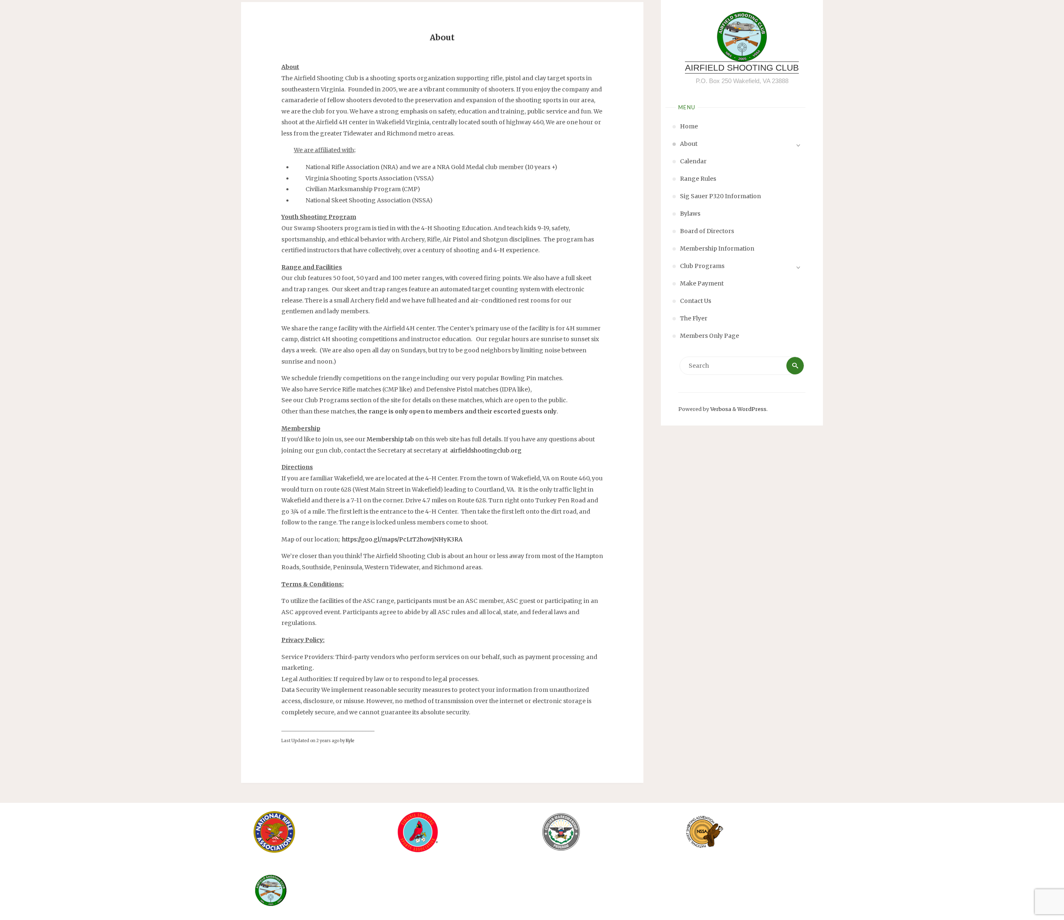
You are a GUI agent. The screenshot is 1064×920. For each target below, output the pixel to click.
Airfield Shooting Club (742, 67)
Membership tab (390, 439)
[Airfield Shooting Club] (742, 36)
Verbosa (720, 409)
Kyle (350, 740)
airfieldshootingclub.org (486, 450)
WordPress (751, 409)
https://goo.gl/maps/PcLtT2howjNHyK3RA (402, 539)
